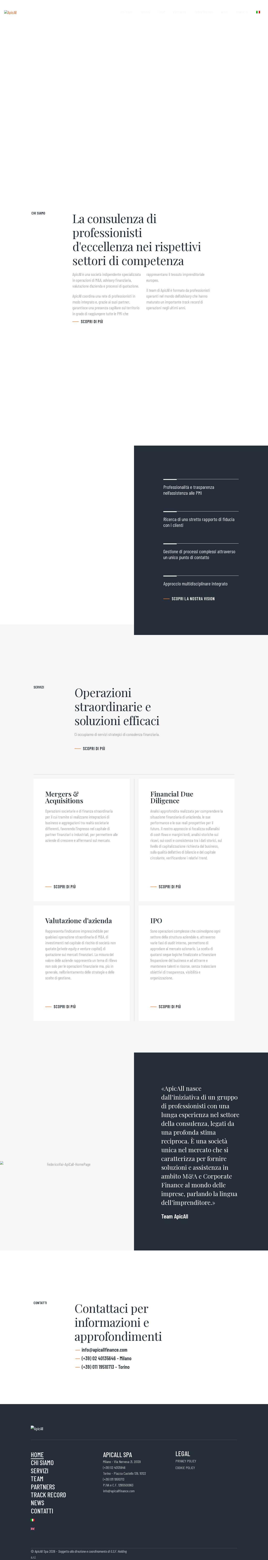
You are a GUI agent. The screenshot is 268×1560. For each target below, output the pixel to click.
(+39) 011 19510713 (113, 1479)
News (224, 12)
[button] (92, 321)
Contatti (242, 12)
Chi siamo (127, 12)
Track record (203, 12)
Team (161, 12)
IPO (156, 920)
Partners (179, 12)
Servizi (145, 12)
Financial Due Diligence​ (171, 797)
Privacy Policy (185, 1461)
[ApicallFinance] (10, 11)
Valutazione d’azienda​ (78, 920)
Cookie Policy (185, 1467)
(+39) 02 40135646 (114, 1467)
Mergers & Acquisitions (64, 797)
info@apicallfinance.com (119, 1491)
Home (109, 12)
